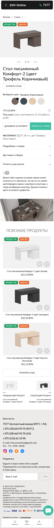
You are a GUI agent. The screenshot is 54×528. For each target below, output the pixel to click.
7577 (46, 5)
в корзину (16, 126)
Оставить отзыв (13, 86)
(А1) (17, 433)
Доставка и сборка (13, 155)
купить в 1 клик (41, 126)
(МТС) (18, 429)
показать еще (27, 373)
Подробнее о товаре (13, 146)
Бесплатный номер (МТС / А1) (25, 424)
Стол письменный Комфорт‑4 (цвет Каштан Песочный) (27, 359)
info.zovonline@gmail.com (23, 442)
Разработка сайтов (10, 517)
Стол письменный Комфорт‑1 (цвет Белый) (27, 271)
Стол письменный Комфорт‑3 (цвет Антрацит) (27, 314)
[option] (27, 39)
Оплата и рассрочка (13, 164)
